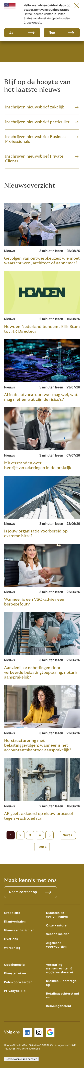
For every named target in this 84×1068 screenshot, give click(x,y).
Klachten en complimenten (57, 914)
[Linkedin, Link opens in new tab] (27, 1032)
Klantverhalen (15, 921)
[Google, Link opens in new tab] (50, 1032)
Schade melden (58, 934)
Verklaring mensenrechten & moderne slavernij (60, 968)
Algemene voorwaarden (56, 944)
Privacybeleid (15, 991)
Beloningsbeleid (58, 1006)
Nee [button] (52, 32)
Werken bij (12, 948)
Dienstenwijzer (15, 973)
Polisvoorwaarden (18, 982)
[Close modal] (77, 5)
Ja (11, 32)
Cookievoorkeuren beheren (21, 1059)
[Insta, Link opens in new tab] (38, 1032)
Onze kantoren (57, 925)
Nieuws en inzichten (19, 930)
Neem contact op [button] (23, 892)
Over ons (11, 939)
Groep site (12, 913)
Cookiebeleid (14, 965)
